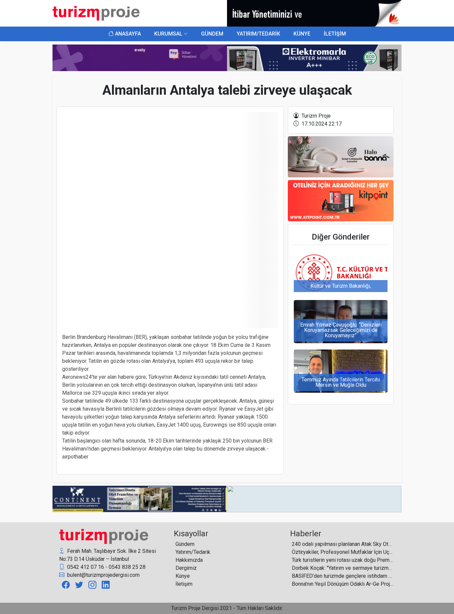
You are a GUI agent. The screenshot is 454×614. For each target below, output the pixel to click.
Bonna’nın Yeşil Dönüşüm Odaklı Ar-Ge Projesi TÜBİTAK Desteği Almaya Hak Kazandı (342, 584)
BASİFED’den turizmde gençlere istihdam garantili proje (342, 576)
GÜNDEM (212, 34)
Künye (182, 576)
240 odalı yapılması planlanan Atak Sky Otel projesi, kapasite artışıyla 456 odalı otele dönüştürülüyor (342, 544)
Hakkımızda (189, 560)
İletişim (183, 584)
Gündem (184, 544)
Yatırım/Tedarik (192, 552)
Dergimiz (186, 568)
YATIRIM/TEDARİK (258, 34)
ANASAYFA (127, 34)
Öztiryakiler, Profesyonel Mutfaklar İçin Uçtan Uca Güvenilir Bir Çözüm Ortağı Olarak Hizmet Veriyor (342, 552)
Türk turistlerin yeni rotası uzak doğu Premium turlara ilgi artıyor (342, 560)
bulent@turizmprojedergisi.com (103, 575)
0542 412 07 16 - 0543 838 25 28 (106, 567)
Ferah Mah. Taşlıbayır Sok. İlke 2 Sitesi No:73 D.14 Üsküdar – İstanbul (107, 555)
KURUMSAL (168, 34)
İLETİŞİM (335, 34)
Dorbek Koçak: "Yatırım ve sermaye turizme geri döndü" (342, 568)
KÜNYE (301, 34)
